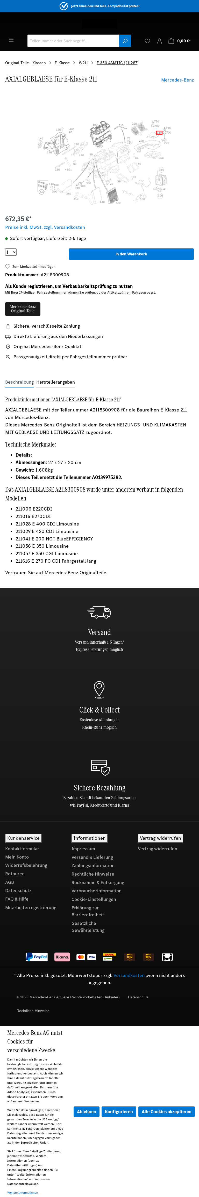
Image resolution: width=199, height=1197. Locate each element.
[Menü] (11, 39)
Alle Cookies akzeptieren (166, 1112)
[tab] (19, 382)
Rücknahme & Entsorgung (98, 882)
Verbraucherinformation (97, 891)
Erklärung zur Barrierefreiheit (88, 911)
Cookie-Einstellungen (94, 899)
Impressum (83, 849)
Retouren (15, 874)
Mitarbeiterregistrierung (30, 907)
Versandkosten (129, 975)
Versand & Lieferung (92, 857)
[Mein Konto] (159, 41)
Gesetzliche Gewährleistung (88, 927)
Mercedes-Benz (177, 80)
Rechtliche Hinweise (93, 874)
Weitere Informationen (22, 1193)
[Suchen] (125, 41)
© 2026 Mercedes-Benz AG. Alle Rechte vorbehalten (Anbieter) (68, 997)
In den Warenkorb (131, 254)
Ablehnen (86, 1112)
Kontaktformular (22, 849)
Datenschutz (18, 890)
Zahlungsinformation (93, 865)
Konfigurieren (119, 1112)
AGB (9, 882)
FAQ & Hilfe (17, 899)
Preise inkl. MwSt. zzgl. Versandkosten (45, 227)
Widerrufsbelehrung (26, 865)
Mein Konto (17, 857)
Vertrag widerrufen (157, 849)
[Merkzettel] (147, 41)
